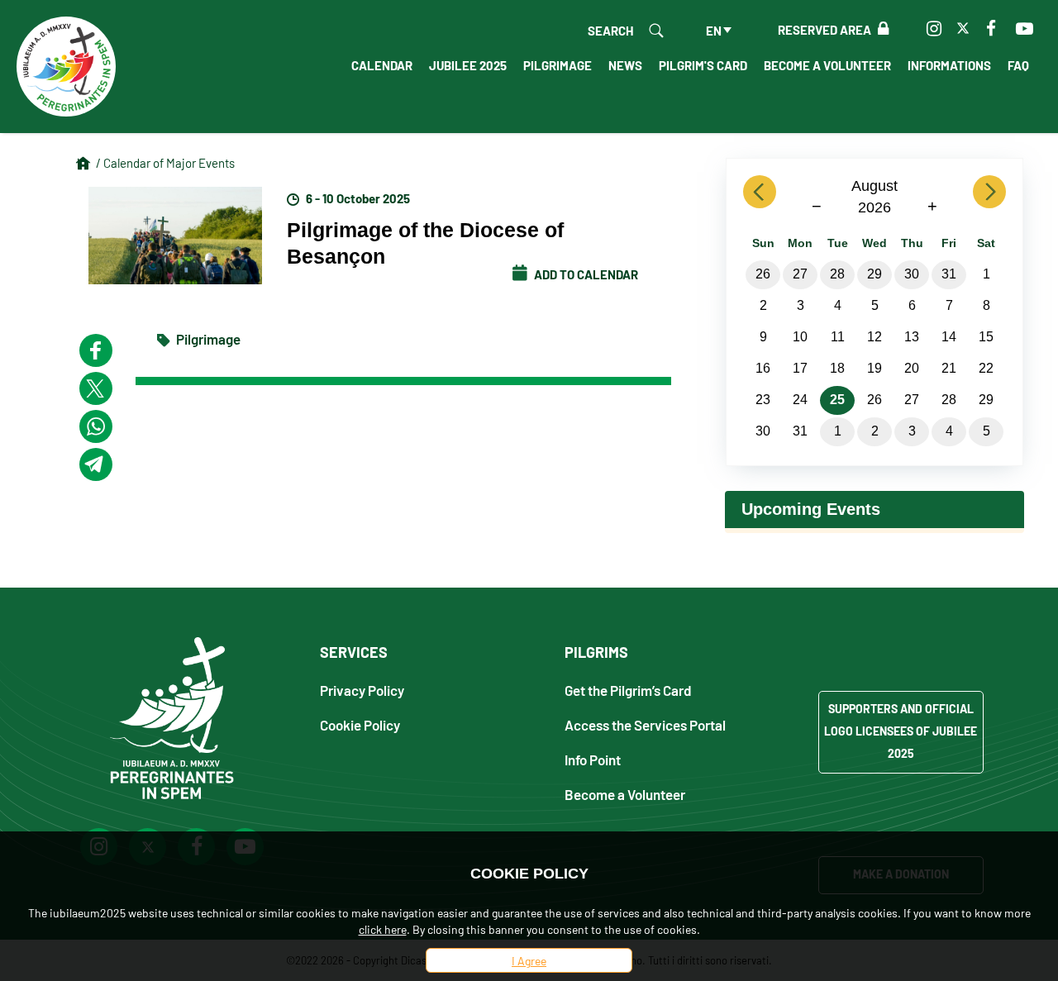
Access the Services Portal (645, 724)
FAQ (1018, 64)
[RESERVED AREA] (880, 29)
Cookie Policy (360, 724)
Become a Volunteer (827, 64)
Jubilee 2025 (468, 64)
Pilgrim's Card (703, 64)
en (714, 29)
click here (383, 928)
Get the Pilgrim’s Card (628, 689)
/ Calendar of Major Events (165, 162)
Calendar (381, 64)
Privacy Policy (362, 689)
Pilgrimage (557, 64)
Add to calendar (584, 273)
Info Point (593, 759)
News (625, 64)
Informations (949, 64)
